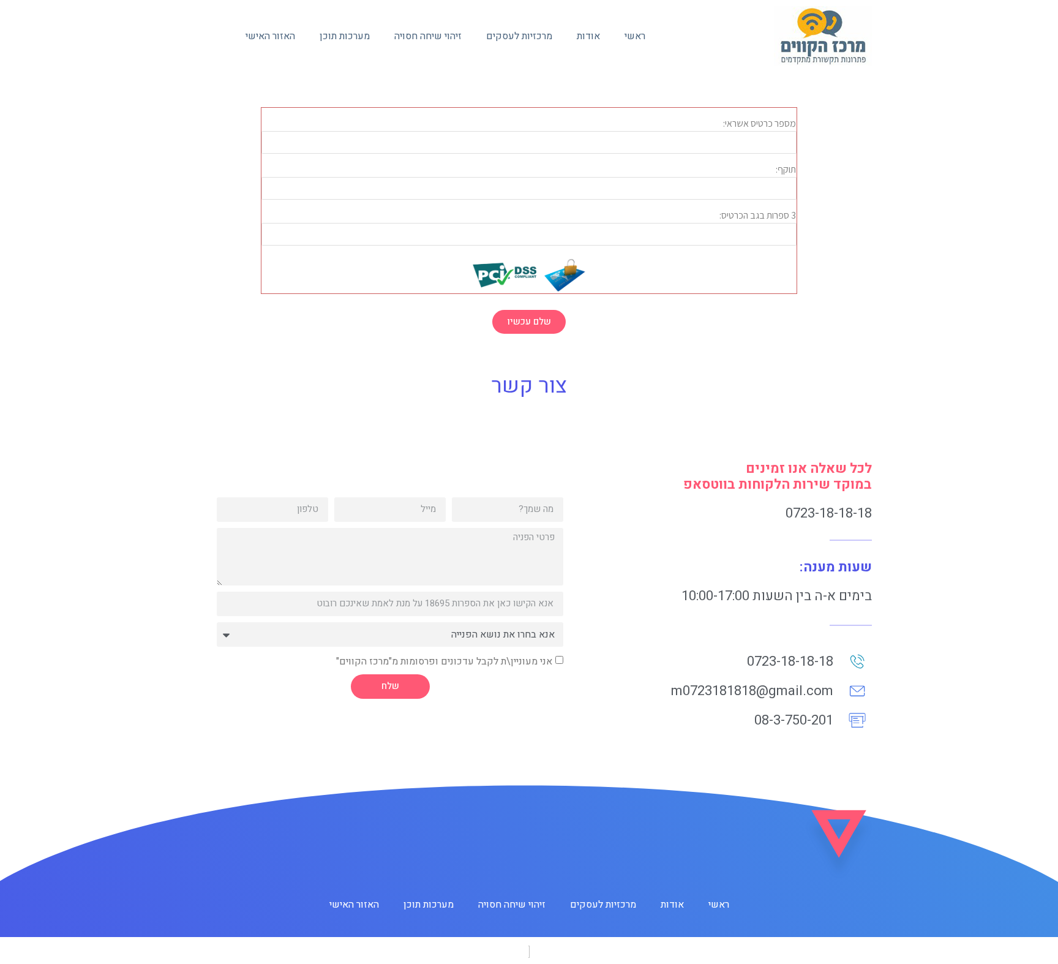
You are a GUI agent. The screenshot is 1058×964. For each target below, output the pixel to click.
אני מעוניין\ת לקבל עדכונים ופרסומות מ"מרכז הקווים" (444, 660)
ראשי (635, 36)
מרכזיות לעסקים (519, 36)
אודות (588, 36)
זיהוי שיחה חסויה (428, 36)
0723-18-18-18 (829, 513)
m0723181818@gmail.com (752, 691)
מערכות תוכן (345, 36)
